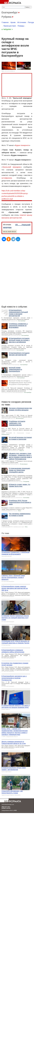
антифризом (7, 178)
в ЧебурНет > (7, 29)
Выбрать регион (6, 808)
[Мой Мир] (18, 239)
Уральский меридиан (12, 167)
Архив (13, 22)
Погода (31, 22)
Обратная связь (6, 806)
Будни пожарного (22, 145)
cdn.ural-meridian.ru (10, 71)
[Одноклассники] (8, 239)
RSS (15, 810)
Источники (21, 22)
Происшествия (9, 26)
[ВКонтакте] (4, 239)
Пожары (21, 26)
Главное (5, 22)
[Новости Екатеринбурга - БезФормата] (11, 2)
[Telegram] (13, 239)
